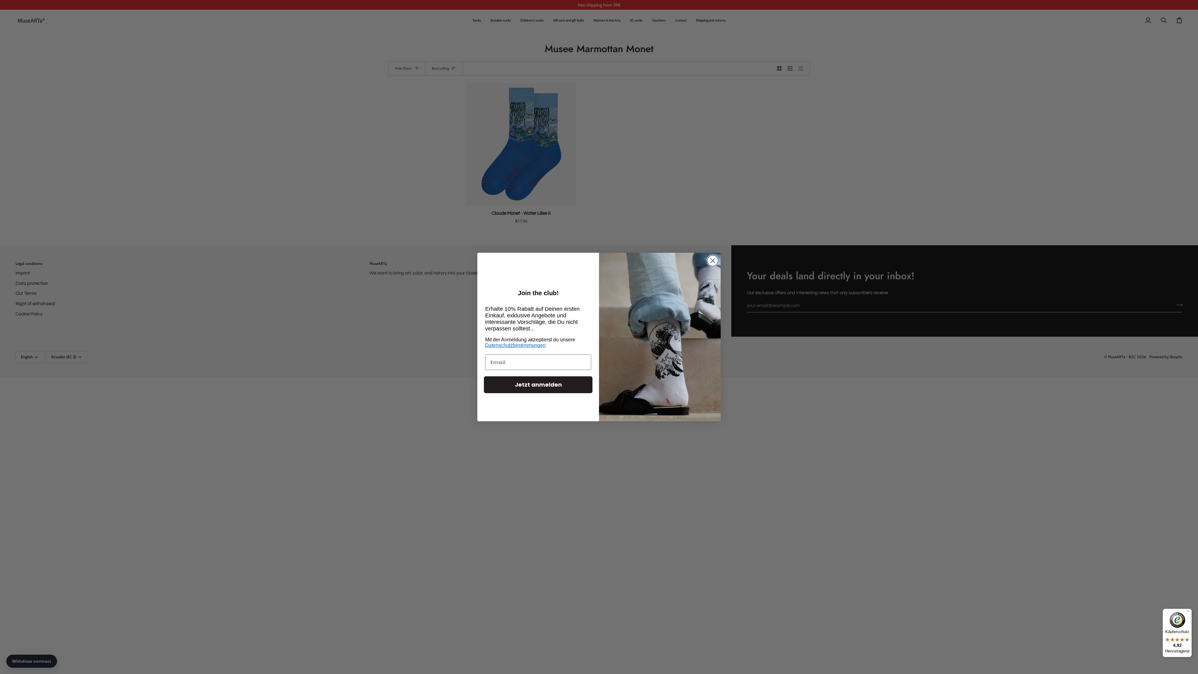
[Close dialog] (712, 260)
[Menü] (1188, 612)
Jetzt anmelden (538, 384)
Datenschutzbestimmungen (515, 345)
